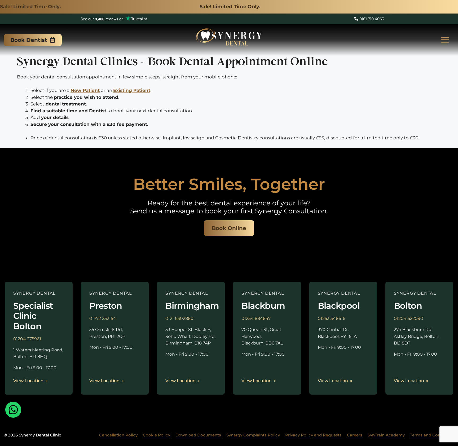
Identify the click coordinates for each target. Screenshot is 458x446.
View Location (28, 380)
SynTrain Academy (386, 435)
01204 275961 (27, 338)
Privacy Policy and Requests (313, 435)
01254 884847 (256, 318)
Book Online (229, 228)
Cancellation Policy (118, 435)
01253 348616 (331, 318)
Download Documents (198, 435)
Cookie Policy (156, 435)
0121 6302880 (179, 318)
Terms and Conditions (432, 435)
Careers (354, 435)
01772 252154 (102, 318)
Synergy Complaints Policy (253, 435)
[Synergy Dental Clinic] (229, 38)
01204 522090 (408, 318)
